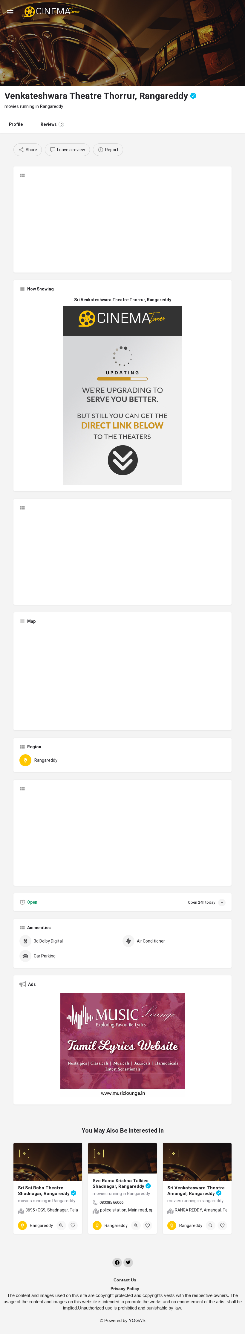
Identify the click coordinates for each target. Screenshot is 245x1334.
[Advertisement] (122, 225)
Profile (16, 124)
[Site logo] (52, 11)
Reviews (51, 124)
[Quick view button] (61, 1225)
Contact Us (125, 1280)
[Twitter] (128, 1262)
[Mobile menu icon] (10, 12)
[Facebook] (117, 1262)
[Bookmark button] (73, 1225)
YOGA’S (137, 1320)
